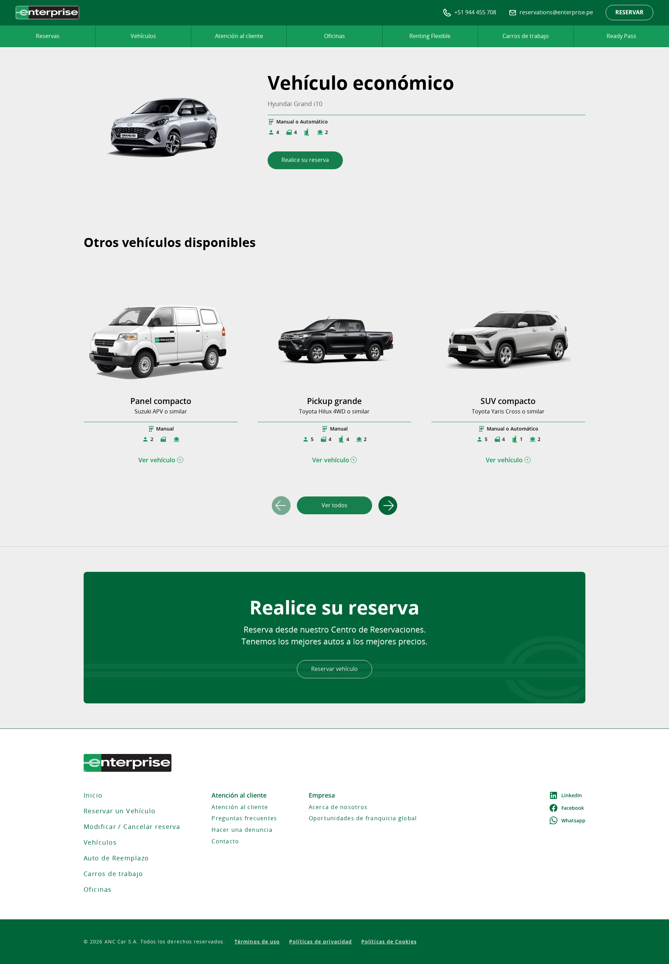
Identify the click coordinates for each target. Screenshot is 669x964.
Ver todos (334, 505)
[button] (387, 505)
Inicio (93, 795)
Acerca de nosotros (338, 807)
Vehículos (143, 36)
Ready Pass (621, 36)
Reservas (48, 36)
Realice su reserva (305, 160)
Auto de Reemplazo (116, 858)
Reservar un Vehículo (120, 811)
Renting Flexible (430, 36)
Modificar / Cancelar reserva (132, 826)
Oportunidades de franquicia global (363, 818)
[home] (47, 12)
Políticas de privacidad (320, 942)
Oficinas (334, 36)
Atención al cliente (239, 36)
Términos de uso (257, 942)
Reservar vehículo (334, 669)
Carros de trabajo (525, 36)
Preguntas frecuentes (244, 818)
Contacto (225, 841)
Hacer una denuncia (242, 830)
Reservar (629, 12)
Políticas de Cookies (389, 942)
